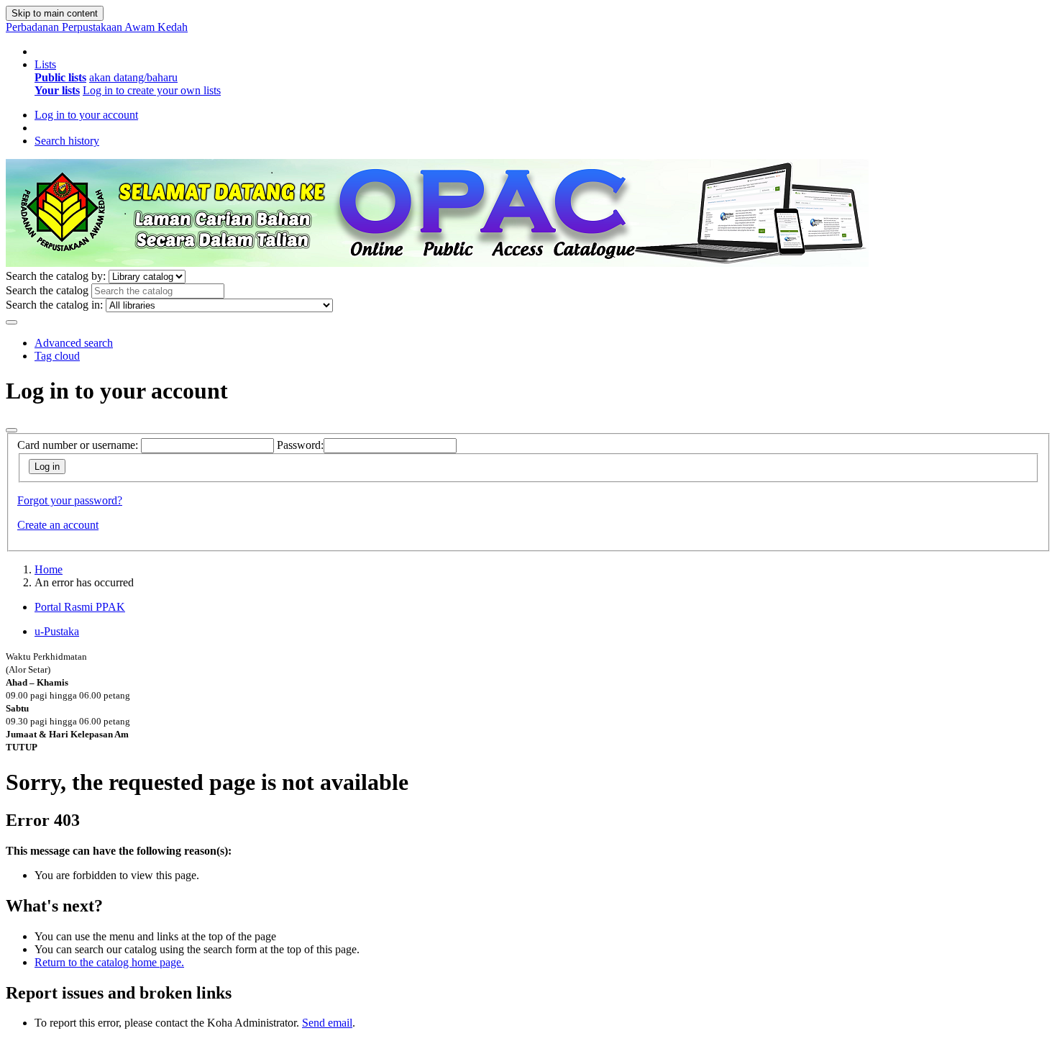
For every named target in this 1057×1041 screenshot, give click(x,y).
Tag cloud (57, 356)
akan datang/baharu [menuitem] (133, 77)
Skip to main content (55, 13)
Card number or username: (77, 445)
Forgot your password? (69, 500)
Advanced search (74, 343)
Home (49, 569)
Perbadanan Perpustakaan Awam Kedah (97, 27)
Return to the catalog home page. (109, 962)
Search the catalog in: (54, 305)
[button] (45, 64)
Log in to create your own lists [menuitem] (152, 90)
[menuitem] (60, 77)
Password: (300, 445)
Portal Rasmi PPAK (80, 607)
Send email (327, 1023)
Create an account (58, 525)
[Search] (11, 322)
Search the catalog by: (56, 276)
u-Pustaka (57, 631)
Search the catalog (47, 290)
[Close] (11, 430)
